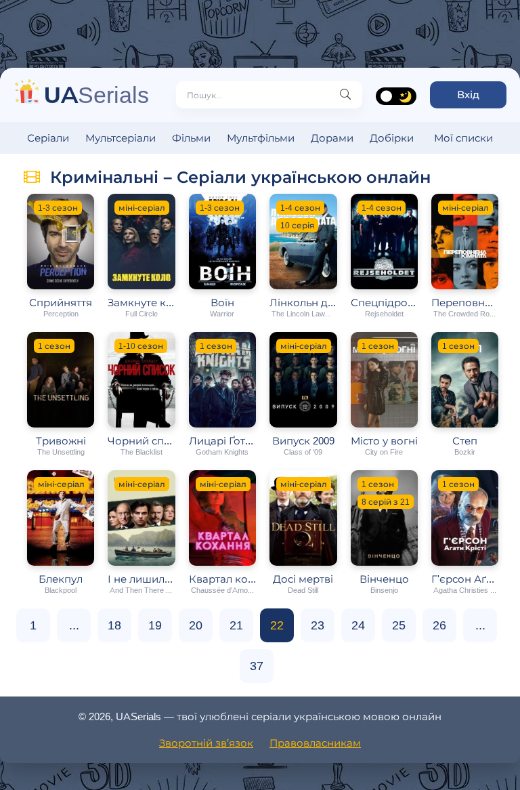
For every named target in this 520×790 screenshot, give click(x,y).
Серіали (48, 137)
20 (195, 625)
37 (256, 666)
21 (236, 625)
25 (399, 625)
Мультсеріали (120, 137)
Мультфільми (261, 137)
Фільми (191, 137)
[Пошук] (345, 94)
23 (317, 625)
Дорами (332, 137)
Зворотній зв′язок (206, 742)
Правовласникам (315, 742)
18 (114, 625)
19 (155, 625)
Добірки (392, 137)
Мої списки (463, 137)
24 (358, 625)
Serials (96, 94)
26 (439, 625)
